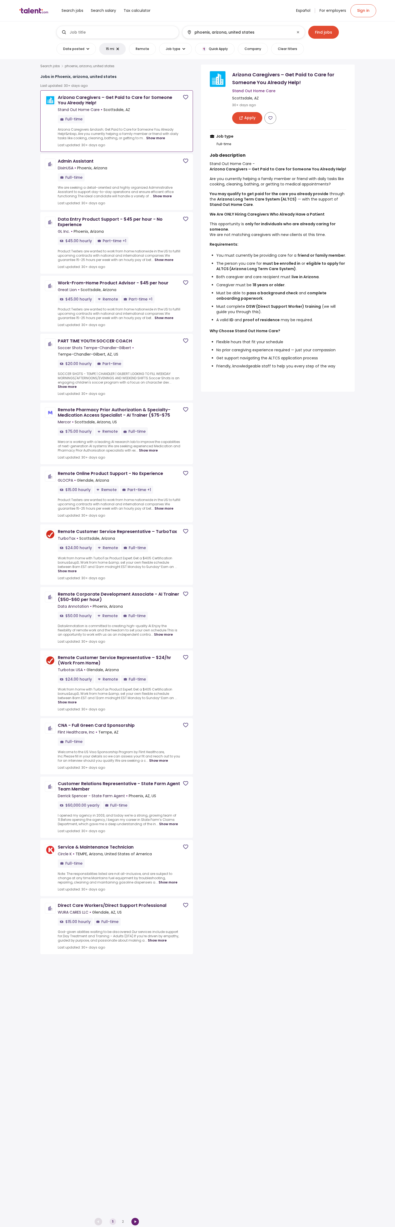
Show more (155, 138)
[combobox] (122, 32)
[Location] (239, 32)
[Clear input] (298, 32)
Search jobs (50, 66)
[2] (135, 1221)
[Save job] (185, 97)
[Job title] (118, 32)
